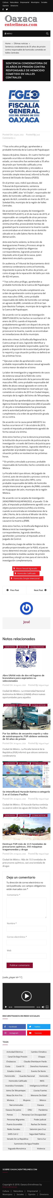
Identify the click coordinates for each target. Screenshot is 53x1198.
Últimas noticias (37, 647)
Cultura (5, 2)
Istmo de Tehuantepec (16, 1090)
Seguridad (23, 705)
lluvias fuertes (40, 1090)
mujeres (26, 1100)
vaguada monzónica (17, 1148)
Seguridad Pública (37, 1134)
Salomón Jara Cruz (38, 1129)
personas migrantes (16, 1119)
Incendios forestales (14, 1085)
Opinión (6, 5)
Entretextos (10, 647)
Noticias (22, 647)
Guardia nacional (27, 1076)
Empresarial (24, 2)
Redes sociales (13, 1129)
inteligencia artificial (39, 1085)
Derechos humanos (39, 1066)
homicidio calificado (26, 573)
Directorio (14, 5)
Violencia (41, 1148)
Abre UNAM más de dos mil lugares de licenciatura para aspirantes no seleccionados (23, 678)
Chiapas (41, 1056)
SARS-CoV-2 (13, 1134)
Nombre (12, 923)
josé (38, 135)
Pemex (10, 1114)
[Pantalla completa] (47, 1007)
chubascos (11, 1061)
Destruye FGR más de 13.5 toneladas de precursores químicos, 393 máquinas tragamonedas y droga (24, 846)
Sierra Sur (41, 1139)
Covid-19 (20, 1066)
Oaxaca (40, 1105)
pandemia (43, 1110)
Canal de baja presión (17, 1056)
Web (9, 950)
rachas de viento (38, 1124)
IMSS (42, 1081)
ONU (30, 1110)
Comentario (13, 895)
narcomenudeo (16, 1105)
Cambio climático (39, 1052)
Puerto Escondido (14, 1124)
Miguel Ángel (44, 685)
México (43, 1100)
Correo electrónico (17, 936)
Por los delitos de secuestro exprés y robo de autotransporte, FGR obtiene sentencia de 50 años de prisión (25, 736)
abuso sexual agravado (26, 568)
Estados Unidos (14, 1071)
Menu (9, 33)
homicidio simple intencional (26, 578)
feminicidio (10, 1076)
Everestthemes (10, 1187)
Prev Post (14, 590)
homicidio (43, 1076)
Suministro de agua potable (26, 1143)
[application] (26, 996)
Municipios (35, 2)
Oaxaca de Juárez (13, 1110)
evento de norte (38, 1071)
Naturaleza (14, 2)
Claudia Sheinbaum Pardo (35, 1061)
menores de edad (38, 1095)
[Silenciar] (43, 1007)
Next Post (38, 590)
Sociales (44, 2)
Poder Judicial (40, 1119)
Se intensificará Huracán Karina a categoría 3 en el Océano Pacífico (26, 793)
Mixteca (10, 1100)
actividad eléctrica (15, 1052)
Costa (7, 1066)
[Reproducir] (6, 1007)
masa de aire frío (14, 1095)
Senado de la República (17, 1139)
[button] (26, 996)
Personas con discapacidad (34, 1114)
